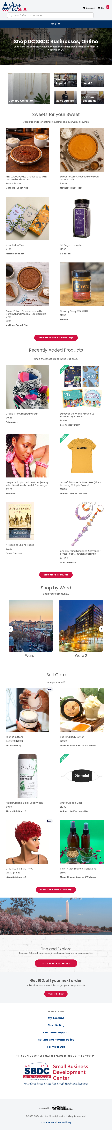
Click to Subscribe (21, 575)
